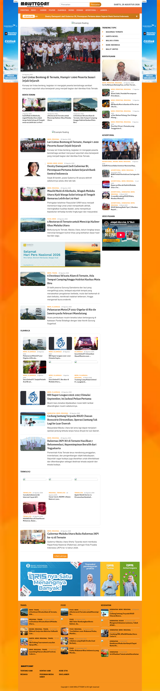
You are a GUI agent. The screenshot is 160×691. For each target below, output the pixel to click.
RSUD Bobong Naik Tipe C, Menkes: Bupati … (124, 208)
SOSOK (60, 163)
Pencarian (95, 4)
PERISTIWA (110, 83)
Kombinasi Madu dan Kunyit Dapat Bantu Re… (123, 644)
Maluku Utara (112, 40)
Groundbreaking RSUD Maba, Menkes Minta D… (122, 197)
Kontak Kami (45, 670)
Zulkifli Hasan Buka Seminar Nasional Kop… (119, 166)
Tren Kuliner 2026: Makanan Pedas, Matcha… (83, 632)
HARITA (31, 638)
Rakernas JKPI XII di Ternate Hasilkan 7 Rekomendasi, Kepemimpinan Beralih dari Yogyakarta (71, 445)
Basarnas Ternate (114, 32)
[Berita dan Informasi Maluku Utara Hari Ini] (35, 4)
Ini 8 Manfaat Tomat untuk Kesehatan (124, 654)
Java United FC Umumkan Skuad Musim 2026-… (84, 355)
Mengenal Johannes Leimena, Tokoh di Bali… (124, 624)
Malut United (112, 49)
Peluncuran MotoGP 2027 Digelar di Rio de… (32, 357)
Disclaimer (64, 674)
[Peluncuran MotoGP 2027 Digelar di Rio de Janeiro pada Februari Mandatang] (86, 104)
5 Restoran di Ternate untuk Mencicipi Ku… (84, 613)
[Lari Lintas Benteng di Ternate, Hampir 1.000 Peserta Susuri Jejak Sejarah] (60, 49)
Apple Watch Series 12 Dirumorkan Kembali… (83, 496)
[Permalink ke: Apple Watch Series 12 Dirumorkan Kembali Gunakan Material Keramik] (86, 484)
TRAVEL (54, 273)
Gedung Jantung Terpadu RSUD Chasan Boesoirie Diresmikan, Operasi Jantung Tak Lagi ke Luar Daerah (72, 420)
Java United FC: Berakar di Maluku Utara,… (59, 381)
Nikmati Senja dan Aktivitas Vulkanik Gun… (43, 632)
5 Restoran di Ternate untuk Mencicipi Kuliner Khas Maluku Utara (34, 118)
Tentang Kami (26, 670)
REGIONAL (55, 139)
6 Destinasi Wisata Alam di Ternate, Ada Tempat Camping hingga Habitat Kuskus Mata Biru (60, 119)
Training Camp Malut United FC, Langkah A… (85, 381)
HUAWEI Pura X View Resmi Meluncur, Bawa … (33, 520)
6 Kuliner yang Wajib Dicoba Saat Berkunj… (82, 642)
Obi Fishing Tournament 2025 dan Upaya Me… (42, 644)
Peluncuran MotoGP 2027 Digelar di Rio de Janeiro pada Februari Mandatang (86, 118)
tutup (16, 1)
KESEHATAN (51, 413)
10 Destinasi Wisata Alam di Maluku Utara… (43, 623)
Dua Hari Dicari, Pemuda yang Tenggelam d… (122, 127)
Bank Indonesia (113, 45)
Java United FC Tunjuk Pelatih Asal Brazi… (34, 381)
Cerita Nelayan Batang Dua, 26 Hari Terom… (119, 85)
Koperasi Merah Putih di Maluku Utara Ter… (123, 186)
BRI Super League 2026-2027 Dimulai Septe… (60, 357)
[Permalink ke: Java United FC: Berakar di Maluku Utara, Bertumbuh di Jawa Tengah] (60, 367)
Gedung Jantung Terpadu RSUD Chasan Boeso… (122, 615)
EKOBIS (49, 163)
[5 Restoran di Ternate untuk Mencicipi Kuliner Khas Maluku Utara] (34, 104)
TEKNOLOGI (27, 493)
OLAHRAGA (56, 307)
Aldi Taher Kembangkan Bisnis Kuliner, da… (81, 623)
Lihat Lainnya (60, 556)
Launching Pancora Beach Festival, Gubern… (42, 653)
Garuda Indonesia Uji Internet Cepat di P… (31, 496)
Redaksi (24, 674)
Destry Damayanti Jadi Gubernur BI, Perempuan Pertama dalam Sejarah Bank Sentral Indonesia (54, 16)
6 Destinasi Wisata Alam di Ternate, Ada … (43, 613)
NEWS (49, 139)
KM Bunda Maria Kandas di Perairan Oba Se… (125, 105)
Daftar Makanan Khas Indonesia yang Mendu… (84, 652)
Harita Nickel (112, 36)
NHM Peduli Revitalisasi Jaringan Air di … (125, 176)
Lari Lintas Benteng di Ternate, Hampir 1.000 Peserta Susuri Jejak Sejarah (58, 79)
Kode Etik (63, 670)
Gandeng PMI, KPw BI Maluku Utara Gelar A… (123, 635)
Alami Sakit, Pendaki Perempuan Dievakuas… (123, 95)
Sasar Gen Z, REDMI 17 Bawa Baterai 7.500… (59, 498)
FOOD (49, 219)
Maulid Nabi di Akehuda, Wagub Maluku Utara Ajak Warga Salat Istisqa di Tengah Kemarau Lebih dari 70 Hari (71, 195)
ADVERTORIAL (107, 162)
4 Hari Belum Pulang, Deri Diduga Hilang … (124, 116)
